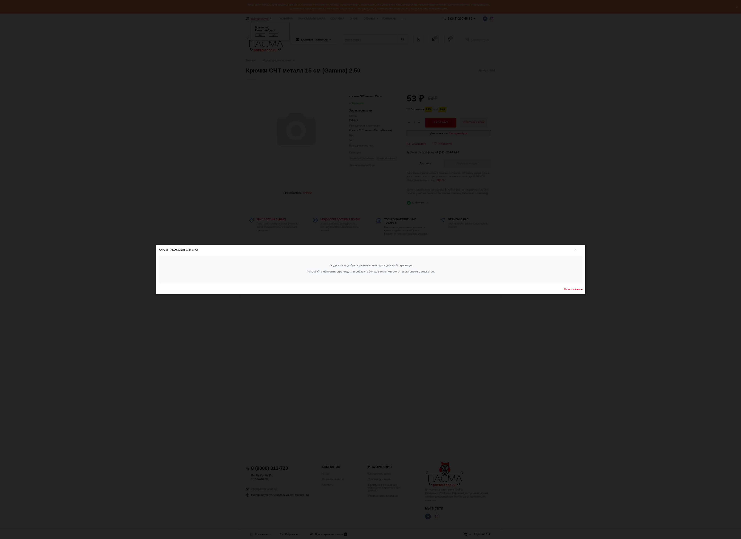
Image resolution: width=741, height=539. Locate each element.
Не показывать (573, 288)
